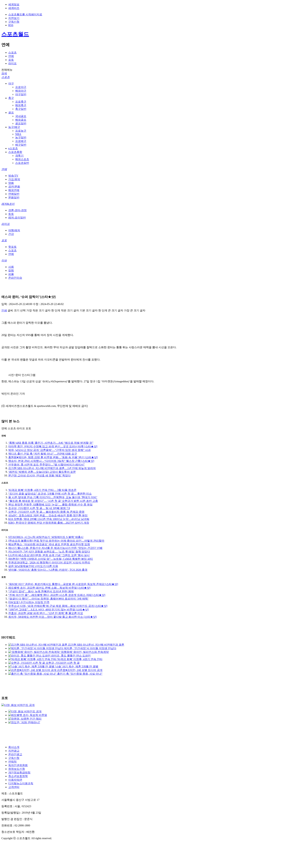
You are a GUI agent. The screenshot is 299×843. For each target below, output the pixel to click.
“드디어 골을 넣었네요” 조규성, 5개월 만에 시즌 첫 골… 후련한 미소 (50, 493)
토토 (11, 213)
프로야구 (20, 87)
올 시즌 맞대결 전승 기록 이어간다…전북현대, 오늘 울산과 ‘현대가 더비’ (52, 497)
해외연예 (13, 190)
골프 (11, 112)
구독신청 (13, 21)
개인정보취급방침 (19, 772)
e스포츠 (13, 148)
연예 (11, 56)
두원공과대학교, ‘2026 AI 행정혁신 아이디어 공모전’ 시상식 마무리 (49, 562)
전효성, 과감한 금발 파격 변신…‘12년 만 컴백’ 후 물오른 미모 (45, 613)
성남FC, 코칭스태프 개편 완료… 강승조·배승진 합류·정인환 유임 (48, 515)
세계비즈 (13, 8)
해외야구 (20, 90)
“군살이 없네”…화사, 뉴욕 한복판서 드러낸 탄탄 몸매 (41, 591)
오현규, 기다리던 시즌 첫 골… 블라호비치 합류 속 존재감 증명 (46, 511)
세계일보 (13, 4)
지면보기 (13, 18)
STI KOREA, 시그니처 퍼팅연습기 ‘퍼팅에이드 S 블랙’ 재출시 (45, 537)
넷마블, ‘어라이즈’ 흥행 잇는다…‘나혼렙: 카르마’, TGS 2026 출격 (47, 569)
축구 (11, 98)
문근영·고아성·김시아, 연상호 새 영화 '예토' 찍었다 (39, 475)
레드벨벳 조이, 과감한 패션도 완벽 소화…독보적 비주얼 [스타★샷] (49, 587)
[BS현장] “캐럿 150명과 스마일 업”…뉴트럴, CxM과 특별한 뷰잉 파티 (50, 558)
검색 (4, 73)
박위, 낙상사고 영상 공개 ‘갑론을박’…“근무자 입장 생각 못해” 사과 (49, 450)
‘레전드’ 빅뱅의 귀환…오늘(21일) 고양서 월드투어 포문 (42, 471)
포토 (11, 59)
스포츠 (12, 52)
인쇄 (4, 310)
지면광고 (13, 750)
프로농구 (20, 130)
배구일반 (20, 144)
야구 (11, 83)
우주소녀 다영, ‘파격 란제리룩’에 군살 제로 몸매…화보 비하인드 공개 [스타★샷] (57, 605)
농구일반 (20, 137)
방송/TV (13, 175)
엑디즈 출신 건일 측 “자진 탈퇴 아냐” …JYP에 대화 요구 (42, 453)
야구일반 (20, 94)
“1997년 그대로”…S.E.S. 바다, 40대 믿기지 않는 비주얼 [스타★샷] (48, 609)
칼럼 (11, 270)
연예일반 (13, 193)
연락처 (12, 761)
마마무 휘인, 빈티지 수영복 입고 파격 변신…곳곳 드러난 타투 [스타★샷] (52, 446)
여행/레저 (14, 230)
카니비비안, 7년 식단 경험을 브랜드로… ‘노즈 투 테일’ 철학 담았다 (49, 551)
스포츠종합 (15, 152)
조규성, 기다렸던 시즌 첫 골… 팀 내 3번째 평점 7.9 (39, 508)
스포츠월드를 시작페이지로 (25, 14)
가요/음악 (14, 179)
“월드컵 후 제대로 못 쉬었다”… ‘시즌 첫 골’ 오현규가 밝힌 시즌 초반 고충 (53, 500)
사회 (11, 266)
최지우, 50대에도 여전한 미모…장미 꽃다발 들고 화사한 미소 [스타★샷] (52, 616)
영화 (11, 182)
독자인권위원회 (18, 765)
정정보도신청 (16, 768)
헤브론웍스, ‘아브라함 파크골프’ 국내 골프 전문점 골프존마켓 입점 (49, 544)
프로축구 (20, 101)
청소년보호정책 (18, 776)
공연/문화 (14, 186)
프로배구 (20, 141)
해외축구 (20, 105)
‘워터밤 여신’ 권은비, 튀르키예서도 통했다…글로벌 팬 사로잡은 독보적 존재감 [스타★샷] (63, 584)
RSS (10, 25)
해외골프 (20, 119)
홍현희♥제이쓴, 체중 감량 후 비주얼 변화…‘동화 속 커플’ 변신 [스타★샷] (53, 457)
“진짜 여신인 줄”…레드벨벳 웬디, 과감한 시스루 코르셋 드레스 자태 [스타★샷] (56, 595)
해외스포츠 (22, 159)
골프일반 (20, 123)
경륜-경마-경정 (17, 210)
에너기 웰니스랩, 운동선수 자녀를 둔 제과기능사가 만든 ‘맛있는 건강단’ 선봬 (55, 547)
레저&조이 (8, 203)
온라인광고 (15, 754)
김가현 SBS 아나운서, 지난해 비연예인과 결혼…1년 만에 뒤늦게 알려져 (52, 468)
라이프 (12, 63)
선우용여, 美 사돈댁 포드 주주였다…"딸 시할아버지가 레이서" (46, 464)
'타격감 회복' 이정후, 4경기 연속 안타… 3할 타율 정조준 (42, 490)
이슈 (4, 260)
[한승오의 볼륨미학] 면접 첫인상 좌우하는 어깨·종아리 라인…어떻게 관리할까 (56, 540)
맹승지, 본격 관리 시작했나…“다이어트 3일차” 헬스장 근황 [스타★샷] (51, 460)
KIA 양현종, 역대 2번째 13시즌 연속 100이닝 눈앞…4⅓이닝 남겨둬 (48, 519)
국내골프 (20, 116)
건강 (11, 234)
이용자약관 (15, 779)
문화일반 (13, 197)
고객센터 (13, 787)
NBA (18, 134)
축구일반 (20, 108)
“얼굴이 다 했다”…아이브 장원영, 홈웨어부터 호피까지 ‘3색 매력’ (48, 598)
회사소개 (13, 747)
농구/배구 (14, 127)
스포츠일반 (22, 162)
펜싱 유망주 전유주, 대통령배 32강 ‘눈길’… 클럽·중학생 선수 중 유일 (50, 504)
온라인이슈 (15, 277)
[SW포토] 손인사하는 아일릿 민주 (28, 602)
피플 (11, 274)
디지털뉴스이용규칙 (20, 783)
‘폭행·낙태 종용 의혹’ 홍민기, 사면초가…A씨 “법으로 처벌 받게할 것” (50, 442)
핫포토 (12, 246)
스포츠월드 (15, 34)
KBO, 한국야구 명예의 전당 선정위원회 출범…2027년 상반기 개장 (48, 522)
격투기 (19, 155)
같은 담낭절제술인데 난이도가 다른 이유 (33, 566)
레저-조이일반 (17, 217)
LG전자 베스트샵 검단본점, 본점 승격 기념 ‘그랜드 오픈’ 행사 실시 (49, 555)
